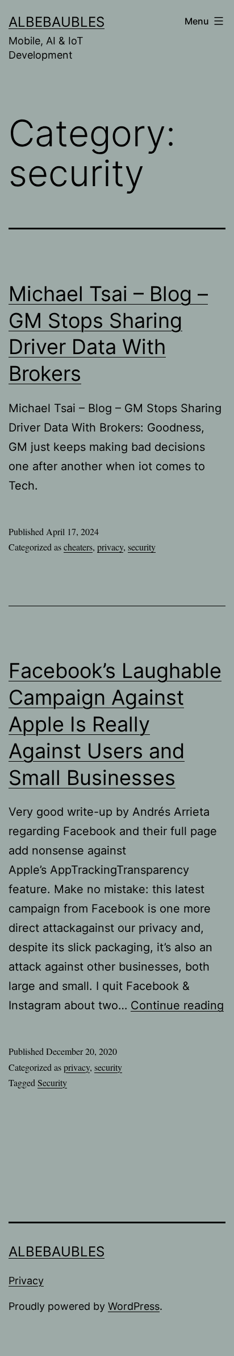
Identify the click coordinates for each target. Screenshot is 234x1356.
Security (52, 1082)
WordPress (134, 1306)
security (142, 547)
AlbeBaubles (57, 22)
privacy (110, 547)
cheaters (78, 547)
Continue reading (177, 1005)
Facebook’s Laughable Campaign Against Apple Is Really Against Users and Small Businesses (115, 724)
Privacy (26, 1281)
